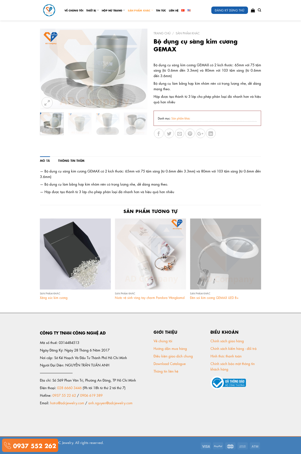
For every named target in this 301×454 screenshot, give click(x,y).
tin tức (161, 10)
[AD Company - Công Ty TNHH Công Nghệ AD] (49, 10)
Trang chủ (162, 33)
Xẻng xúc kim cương (54, 298)
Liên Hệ (174, 10)
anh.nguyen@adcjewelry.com (110, 402)
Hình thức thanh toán (226, 356)
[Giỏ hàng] (253, 10)
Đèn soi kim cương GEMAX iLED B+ (214, 298)
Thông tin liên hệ (166, 371)
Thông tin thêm (71, 160)
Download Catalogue (170, 363)
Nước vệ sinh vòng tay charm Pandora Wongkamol (149, 298)
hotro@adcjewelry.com (67, 402)
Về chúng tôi (73, 10)
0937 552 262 (33, 445)
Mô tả (45, 160)
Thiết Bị (91, 10)
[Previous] (47, 69)
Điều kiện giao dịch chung (174, 356)
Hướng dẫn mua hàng (170, 348)
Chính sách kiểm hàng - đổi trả (234, 348)
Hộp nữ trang (112, 10)
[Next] (140, 69)
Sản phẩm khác (139, 10)
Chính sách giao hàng (227, 340)
